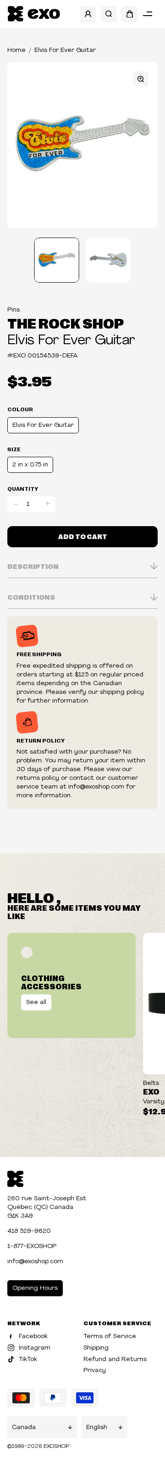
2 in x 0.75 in (30, 464)
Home (16, 50)
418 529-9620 (29, 1231)
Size (14, 449)
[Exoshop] (15, 1178)
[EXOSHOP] (33, 14)
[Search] (109, 14)
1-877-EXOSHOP (31, 1246)
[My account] (88, 14)
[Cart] (129, 14)
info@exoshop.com (35, 1261)
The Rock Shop (65, 322)
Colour (20, 409)
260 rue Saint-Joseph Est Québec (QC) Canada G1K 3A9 (46, 1207)
